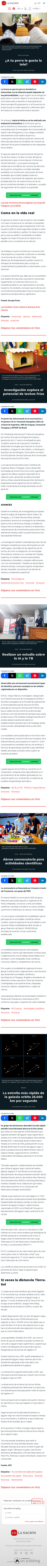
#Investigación (17, 579)
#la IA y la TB (16, 788)
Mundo (23, 1088)
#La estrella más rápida (11, 1476)
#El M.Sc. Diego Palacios (34, 788)
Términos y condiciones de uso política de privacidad (23, 1546)
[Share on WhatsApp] (20, 81)
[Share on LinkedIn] (42, 81)
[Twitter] (21, 1553)
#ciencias (14, 320)
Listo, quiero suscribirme (34, 1521)
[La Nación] (10, 3)
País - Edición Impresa (23, 385)
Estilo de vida (23, 55)
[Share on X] (12, 81)
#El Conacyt (16, 1008)
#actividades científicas (34, 1008)
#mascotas (16, 316)
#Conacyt (40, 583)
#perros (26, 316)
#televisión (37, 316)
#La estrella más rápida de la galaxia (26, 1472)
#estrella (38, 1476)
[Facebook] (16, 1553)
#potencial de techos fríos (12, 583)
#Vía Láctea (28, 1476)
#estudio (5, 320)
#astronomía (16, 1480)
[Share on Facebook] (4, 81)
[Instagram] (26, 1553)
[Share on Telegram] (27, 81)
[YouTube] (31, 1553)
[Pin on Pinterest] (35, 81)
